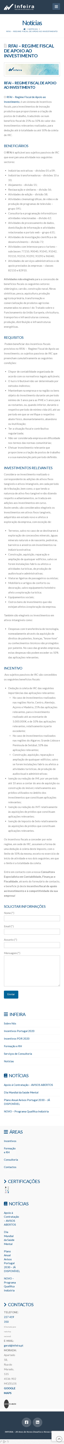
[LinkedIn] (37, 1422)
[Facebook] (26, 1422)
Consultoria (11, 1159)
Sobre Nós (10, 1023)
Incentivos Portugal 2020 (19, 1031)
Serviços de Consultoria (18, 1053)
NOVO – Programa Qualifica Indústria (26, 1111)
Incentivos (10, 1141)
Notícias (9, 1061)
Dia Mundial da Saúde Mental (21, 1092)
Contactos (10, 1167)
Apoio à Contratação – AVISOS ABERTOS (28, 1084)
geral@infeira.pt (13, 1345)
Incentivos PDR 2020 (17, 1038)
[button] (56, 6)
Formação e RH (13, 1046)
